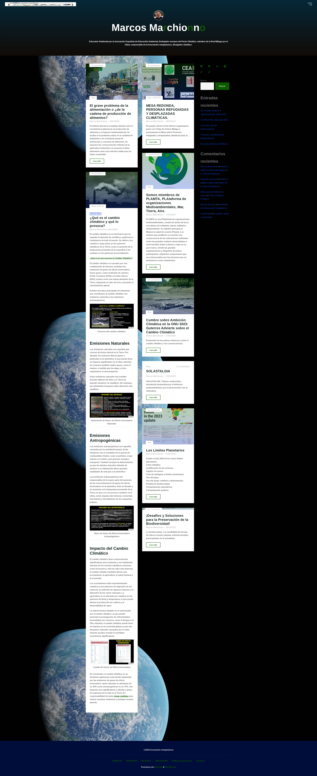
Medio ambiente (97, 206)
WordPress (170, 767)
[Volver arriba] (307, 766)
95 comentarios (154, 509)
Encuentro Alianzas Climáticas (213, 144)
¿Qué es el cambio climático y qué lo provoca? (105, 222)
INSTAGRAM (162, 761)
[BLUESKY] (217, 66)
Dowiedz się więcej (209, 179)
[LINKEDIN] (201, 66)
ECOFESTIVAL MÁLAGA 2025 (214, 120)
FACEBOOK (131, 761)
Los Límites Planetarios (165, 450)
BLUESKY (146, 761)
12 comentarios (97, 65)
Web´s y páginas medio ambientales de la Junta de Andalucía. (214, 170)
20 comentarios (154, 410)
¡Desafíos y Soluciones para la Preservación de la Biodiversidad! (167, 520)
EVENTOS (157, 98)
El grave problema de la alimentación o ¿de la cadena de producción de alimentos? (110, 112)
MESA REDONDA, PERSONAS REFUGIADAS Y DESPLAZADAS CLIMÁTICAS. (167, 112)
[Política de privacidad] (201, 72)
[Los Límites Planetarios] (168, 426)
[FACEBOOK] (209, 66)
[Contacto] (209, 72)
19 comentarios (154, 155)
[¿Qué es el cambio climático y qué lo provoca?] (112, 190)
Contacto (200, 761)
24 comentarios (154, 65)
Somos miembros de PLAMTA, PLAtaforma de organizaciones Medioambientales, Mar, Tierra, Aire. (166, 203)
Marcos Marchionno (209, 166)
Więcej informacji (208, 204)
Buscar (203, 81)
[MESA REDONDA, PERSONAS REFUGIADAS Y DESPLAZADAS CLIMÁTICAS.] (168, 82)
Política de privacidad (182, 761)
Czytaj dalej (205, 214)
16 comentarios (97, 174)
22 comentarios (183, 366)
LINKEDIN (117, 761)
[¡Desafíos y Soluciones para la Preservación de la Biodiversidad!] (168, 509)
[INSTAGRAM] (225, 66)
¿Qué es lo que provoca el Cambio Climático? (111, 258)
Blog (93, 98)
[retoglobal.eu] (40, 4)
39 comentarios (154, 280)
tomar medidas (121, 696)
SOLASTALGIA (158, 371)
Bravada (158, 767)
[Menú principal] (310, 4)
